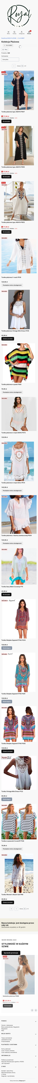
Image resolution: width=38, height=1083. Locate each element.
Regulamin (4, 1028)
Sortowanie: (4, 56)
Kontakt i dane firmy (7, 1071)
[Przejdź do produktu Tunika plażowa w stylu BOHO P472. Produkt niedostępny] (19, 414)
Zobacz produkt (8, 338)
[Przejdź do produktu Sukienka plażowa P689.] (20, 974)
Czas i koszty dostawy (7, 1050)
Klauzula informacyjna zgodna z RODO (12, 1061)
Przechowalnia (5, 1041)
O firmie (3, 1074)
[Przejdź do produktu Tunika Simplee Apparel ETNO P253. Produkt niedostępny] (19, 618)
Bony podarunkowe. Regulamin (10, 1027)
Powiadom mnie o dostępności (12, 285)
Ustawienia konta (6, 1039)
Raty (2, 1030)
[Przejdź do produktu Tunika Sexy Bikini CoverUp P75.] (19, 566)
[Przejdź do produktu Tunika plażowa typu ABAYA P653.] (19, 201)
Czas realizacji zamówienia (9, 1052)
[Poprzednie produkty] (16, 909)
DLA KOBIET (21, 38)
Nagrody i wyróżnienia (7, 1076)
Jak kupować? (5, 1063)
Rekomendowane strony (8, 1072)
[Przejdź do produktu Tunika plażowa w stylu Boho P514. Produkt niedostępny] (19, 461)
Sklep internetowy (17, 1080)
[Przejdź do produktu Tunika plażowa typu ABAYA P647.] (19, 90)
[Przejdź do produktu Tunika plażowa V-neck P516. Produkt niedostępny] (19, 256)
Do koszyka (6, 121)
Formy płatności (6, 1049)
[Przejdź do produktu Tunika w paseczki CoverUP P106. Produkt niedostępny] (19, 821)
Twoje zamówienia (6, 1038)
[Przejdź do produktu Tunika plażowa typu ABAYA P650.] (19, 145)
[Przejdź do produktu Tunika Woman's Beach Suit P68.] (19, 873)
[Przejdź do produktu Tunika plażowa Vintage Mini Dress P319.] (19, 309)
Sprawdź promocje (11, 953)
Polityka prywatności (7, 1060)
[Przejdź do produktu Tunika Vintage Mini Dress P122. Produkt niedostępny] (19, 773)
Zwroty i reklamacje (7, 1025)
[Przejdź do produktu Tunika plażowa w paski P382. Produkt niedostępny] (19, 363)
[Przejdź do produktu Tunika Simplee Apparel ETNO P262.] (19, 724)
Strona (18, 66)
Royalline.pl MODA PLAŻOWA (8, 38)
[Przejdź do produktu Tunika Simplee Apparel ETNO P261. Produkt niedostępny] (19, 672)
